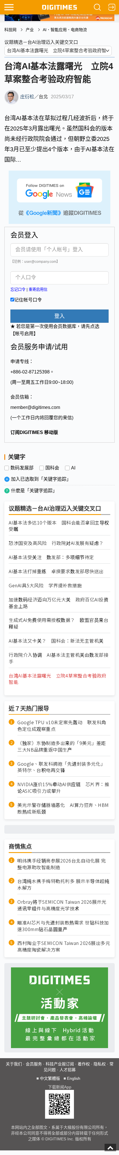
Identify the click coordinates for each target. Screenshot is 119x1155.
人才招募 (68, 1069)
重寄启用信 (38, 289)
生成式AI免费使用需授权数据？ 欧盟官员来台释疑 (58, 623)
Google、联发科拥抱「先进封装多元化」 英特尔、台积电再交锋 (62, 767)
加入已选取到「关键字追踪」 (41, 479)
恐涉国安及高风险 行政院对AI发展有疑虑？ (56, 543)
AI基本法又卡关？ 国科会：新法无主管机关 (56, 640)
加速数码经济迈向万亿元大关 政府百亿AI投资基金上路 (58, 602)
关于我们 (14, 1064)
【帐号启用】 (24, 333)
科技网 (10, 29)
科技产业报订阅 (60, 1064)
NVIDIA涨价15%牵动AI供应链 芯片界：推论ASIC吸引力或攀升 (63, 787)
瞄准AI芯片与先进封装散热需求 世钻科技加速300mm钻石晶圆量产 (63, 926)
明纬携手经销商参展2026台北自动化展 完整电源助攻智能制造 (61, 864)
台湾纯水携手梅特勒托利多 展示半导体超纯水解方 (63, 884)
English (73, 1078)
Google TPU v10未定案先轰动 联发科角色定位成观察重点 (61, 725)
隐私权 (100, 1064)
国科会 (52, 468)
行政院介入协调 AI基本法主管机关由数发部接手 (58, 658)
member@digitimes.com (35, 407)
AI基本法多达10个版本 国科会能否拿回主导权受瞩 (59, 526)
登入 (59, 316)
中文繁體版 (50, 1078)
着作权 (84, 1064)
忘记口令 (17, 289)
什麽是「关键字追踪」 (34, 490)
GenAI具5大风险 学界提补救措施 (45, 585)
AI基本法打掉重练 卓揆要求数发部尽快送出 (56, 571)
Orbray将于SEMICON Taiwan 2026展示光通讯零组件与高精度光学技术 (61, 905)
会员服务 (34, 1064)
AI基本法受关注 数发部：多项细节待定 (51, 557)
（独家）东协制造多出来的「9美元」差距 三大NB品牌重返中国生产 (63, 746)
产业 (30, 29)
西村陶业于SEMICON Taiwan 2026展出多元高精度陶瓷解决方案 (63, 946)
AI (73, 468)
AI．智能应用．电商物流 (65, 29)
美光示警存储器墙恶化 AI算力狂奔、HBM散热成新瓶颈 (63, 808)
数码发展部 (22, 468)
